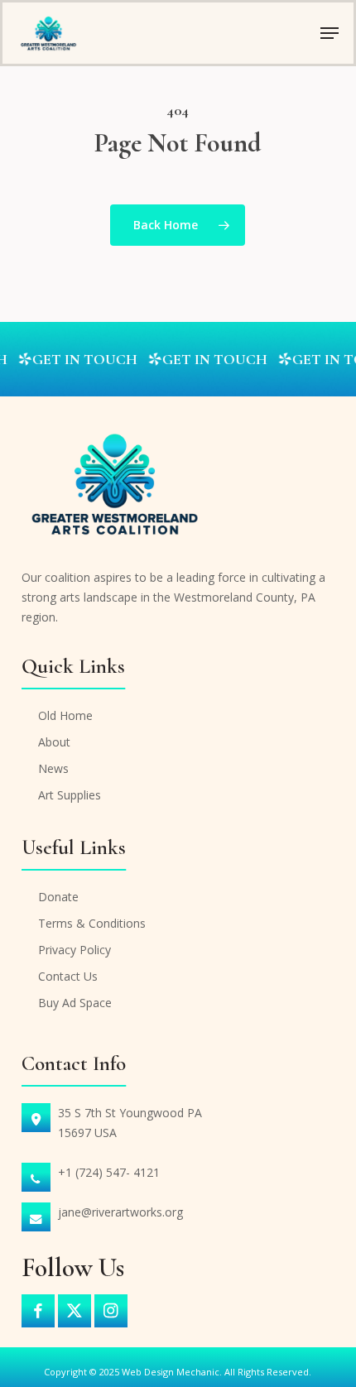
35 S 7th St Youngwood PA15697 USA (130, 1122)
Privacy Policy (74, 949)
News (53, 768)
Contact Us (68, 976)
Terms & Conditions (92, 923)
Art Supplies (69, 795)
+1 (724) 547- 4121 (109, 1172)
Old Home (65, 715)
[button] (329, 33)
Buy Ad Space (75, 1002)
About (54, 742)
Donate (58, 897)
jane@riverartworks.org (120, 1212)
